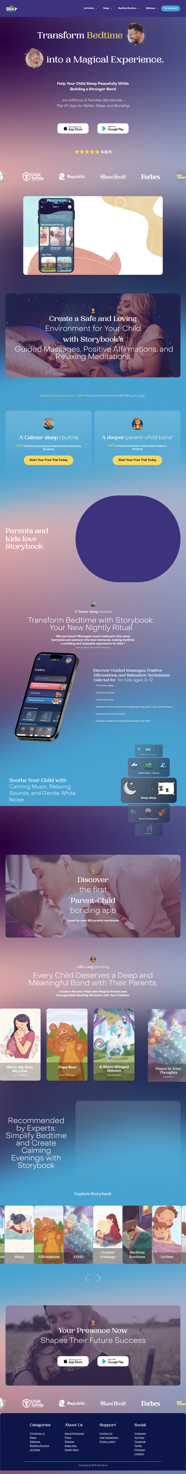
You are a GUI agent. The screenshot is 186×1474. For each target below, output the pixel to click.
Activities (89, 8)
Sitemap (69, 1442)
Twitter (138, 1446)
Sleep (106, 8)
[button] (90, 8)
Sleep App (71, 1446)
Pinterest (139, 1450)
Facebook (140, 1442)
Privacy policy (107, 1442)
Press (68, 1438)
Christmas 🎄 (37, 1434)
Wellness (150, 8)
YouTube (139, 1438)
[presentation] (87, 1278)
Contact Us (106, 1434)
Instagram (140, 1434)
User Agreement (109, 1438)
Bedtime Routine (39, 1446)
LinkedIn (139, 1454)
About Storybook (74, 1434)
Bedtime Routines (127, 8)
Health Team (72, 1450)
